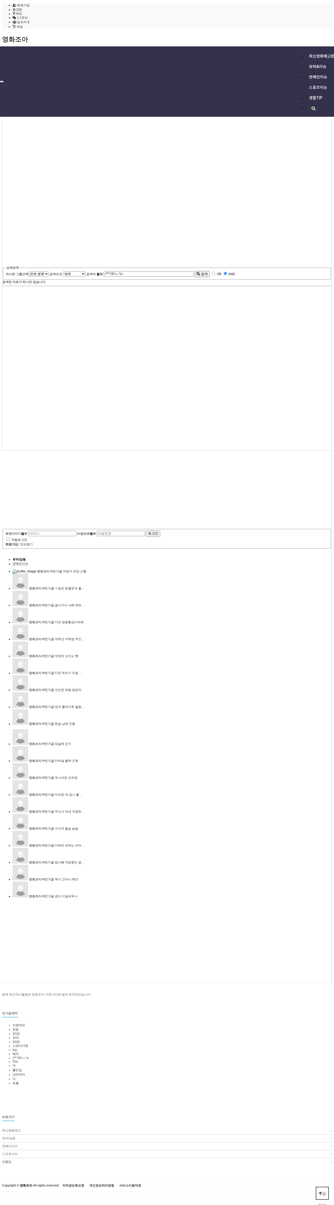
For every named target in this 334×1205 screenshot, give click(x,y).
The (15, 1062)
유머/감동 (19, 559)
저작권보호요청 (73, 1185)
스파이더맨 (20, 1046)
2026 (16, 1042)
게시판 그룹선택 (17, 274)
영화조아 (15, 39)
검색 (204, 274)
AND (231, 274)
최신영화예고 (11, 1130)
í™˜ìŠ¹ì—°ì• (21, 1058)
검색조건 (56, 274)
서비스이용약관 (130, 1185)
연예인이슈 (318, 76)
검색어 (94, 274)
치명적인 (19, 1025)
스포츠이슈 (318, 87)
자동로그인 (19, 540)
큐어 (16, 1038)
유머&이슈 (317, 66)
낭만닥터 (19, 1074)
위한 (16, 1029)
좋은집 (17, 1070)
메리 (16, 1054)
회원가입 (23, 5)
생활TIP (315, 97)
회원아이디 (16, 533)
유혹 (16, 1083)
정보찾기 (26, 544)
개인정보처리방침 (101, 1185)
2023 (16, 1034)
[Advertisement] (158, 156)
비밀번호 (86, 533)
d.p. (15, 1050)
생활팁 (6, 1162)
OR (219, 274)
